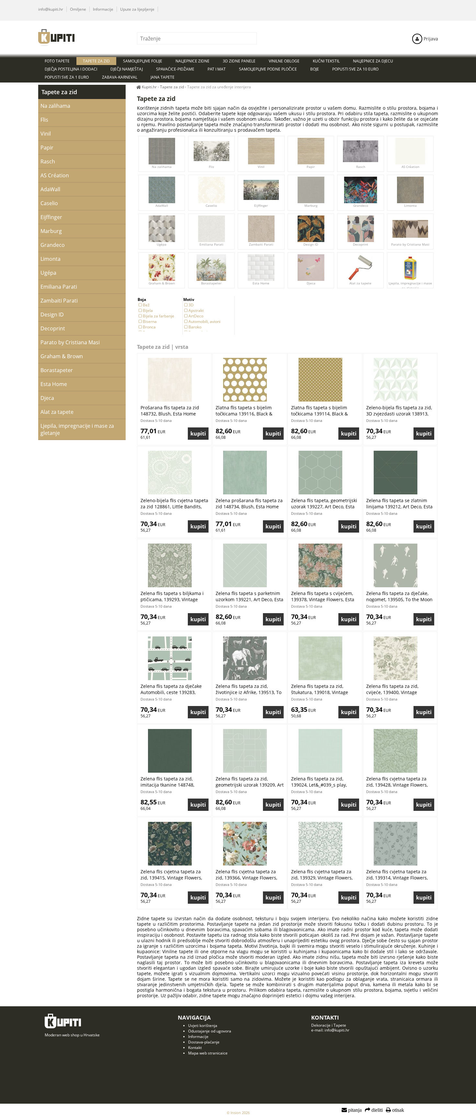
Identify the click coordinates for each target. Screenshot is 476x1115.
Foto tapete (57, 61)
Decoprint (360, 244)
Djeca (310, 283)
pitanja (354, 1110)
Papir (311, 166)
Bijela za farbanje (158, 316)
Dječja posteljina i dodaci (71, 69)
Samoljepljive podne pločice (268, 69)
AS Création (410, 166)
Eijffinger (261, 205)
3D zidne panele (239, 61)
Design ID (310, 244)
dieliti (376, 1110)
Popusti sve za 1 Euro (67, 77)
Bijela (148, 310)
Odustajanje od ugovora (209, 1031)
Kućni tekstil (326, 61)
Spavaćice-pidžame (175, 69)
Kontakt (195, 1047)
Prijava (430, 39)
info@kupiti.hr (50, 9)
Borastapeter (211, 283)
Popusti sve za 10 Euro (355, 69)
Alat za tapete (361, 283)
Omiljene (78, 9)
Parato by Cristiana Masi (410, 244)
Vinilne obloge (284, 61)
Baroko (194, 327)
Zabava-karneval (119, 77)
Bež (146, 305)
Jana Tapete (163, 77)
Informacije (103, 9)
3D (191, 305)
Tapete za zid (59, 92)
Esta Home (261, 283)
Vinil (261, 166)
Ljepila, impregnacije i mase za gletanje (410, 285)
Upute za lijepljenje (137, 9)
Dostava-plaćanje (204, 1042)
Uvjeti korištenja (202, 1025)
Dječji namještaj (126, 69)
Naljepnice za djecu (373, 61)
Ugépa (161, 244)
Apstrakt (196, 310)
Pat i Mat (217, 69)
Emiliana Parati (211, 244)
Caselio (211, 205)
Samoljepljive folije (142, 61)
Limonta (410, 205)
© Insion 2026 (238, 1112)
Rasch (360, 166)
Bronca (149, 327)
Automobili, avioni (204, 321)
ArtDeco (195, 316)
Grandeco (360, 205)
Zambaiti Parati (261, 244)
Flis (211, 166)
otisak (397, 1110)
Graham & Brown (162, 283)
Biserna (150, 321)
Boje (314, 69)
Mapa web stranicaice (208, 1053)
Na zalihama (162, 166)
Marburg (310, 205)
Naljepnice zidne (193, 61)
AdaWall (161, 205)
